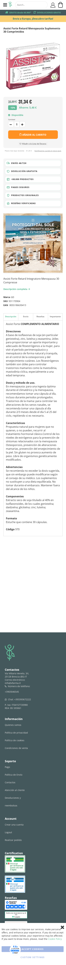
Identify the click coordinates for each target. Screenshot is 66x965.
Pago (7, 767)
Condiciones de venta (16, 748)
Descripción (10, 316)
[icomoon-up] (11, 124)
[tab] (10, 316)
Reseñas (40, 316)
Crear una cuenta (14, 824)
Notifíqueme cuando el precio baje (47, 151)
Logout (8, 832)
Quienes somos (13, 724)
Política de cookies (14, 740)
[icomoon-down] (22, 124)
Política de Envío (13, 774)
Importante (55, 316)
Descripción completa (16, 289)
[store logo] (10, 5)
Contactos (10, 782)
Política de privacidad (16, 732)
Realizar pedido (13, 840)
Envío (25, 316)
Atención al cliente (15, 790)
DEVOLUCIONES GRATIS (49, 12)
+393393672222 (22, 699)
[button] (33, 163)
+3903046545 (12, 691)
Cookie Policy (55, 938)
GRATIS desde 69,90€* (20, 12)
